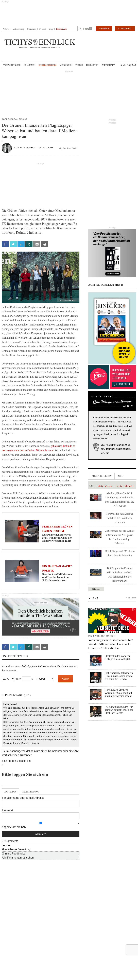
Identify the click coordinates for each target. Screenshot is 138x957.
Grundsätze (31, 28)
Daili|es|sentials (48, 65)
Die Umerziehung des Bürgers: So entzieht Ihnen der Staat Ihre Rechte (119, 709)
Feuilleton (92, 65)
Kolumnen (29, 65)
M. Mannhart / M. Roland (36, 148)
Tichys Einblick (12, 65)
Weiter (65, 678)
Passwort (7, 810)
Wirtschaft (108, 65)
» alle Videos (131, 598)
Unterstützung (18, 28)
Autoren (6, 28)
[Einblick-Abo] (112, 328)
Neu (121, 475)
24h (91, 485)
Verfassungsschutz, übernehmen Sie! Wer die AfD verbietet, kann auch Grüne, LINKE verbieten (110, 644)
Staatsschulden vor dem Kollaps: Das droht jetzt (117, 657)
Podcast (42, 28)
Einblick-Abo (61, 28)
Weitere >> (96, 589)
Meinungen (66, 65)
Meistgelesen (102, 475)
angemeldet (23, 751)
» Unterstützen (124, 28)
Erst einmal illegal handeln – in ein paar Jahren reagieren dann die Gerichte (119, 675)
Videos (79, 65)
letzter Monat (124, 485)
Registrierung (30, 791)
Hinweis (34, 743)
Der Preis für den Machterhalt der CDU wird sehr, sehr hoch (120, 518)
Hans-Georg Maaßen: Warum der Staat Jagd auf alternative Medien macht (118, 692)
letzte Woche (105, 485)
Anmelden (104, 28)
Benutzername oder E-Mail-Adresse (23, 797)
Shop (51, 28)
